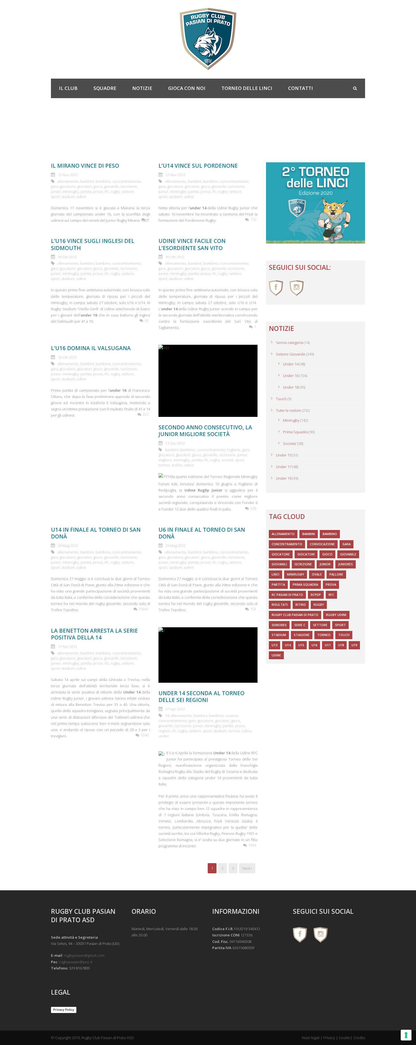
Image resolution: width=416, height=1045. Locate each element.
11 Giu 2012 (175, 443)
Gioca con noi (186, 88)
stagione (302, 635)
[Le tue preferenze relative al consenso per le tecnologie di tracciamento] (406, 1035)
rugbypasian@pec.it (75, 961)
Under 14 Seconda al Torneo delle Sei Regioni (201, 697)
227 (146, 414)
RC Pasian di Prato (287, 594)
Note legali (310, 1037)
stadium (68, 196)
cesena (232, 715)
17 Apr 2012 (67, 646)
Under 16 (291, 375)
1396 (145, 735)
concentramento (126, 181)
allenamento (68, 181)
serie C (299, 625)
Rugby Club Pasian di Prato (295, 615)
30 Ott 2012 (67, 256)
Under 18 (291, 387)
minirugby (71, 191)
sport (55, 196)
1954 (252, 845)
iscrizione (129, 186)
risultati (280, 604)
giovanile (111, 186)
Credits (359, 1037)
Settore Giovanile (290, 354)
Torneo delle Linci (246, 88)
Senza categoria (289, 342)
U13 (274, 645)
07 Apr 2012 (175, 709)
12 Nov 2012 (68, 174)
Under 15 (283, 455)
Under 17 (283, 466)
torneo (164, 464)
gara (54, 186)
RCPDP (316, 594)
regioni (164, 730)
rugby (115, 191)
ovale (317, 574)
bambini (87, 181)
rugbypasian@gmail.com (84, 955)
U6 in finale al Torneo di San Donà (201, 533)
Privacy (329, 1037)
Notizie (142, 88)
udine (81, 196)
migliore (165, 459)
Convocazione (322, 544)
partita (86, 191)
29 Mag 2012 (68, 545)
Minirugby (291, 420)
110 (253, 219)
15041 (144, 608)
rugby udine (336, 615)
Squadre (104, 88)
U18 (341, 645)
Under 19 (283, 478)
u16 (314, 645)
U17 (328, 645)
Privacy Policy (63, 1010)
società (227, 459)
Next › (247, 868)
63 (147, 320)
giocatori (84, 186)
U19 (354, 645)
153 (253, 608)
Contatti (300, 88)
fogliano (234, 449)
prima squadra (305, 584)
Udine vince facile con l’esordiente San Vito (192, 244)
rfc (106, 191)
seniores (279, 625)
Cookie (344, 1037)
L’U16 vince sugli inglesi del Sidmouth (92, 244)
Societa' (290, 443)
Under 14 (291, 364)
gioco (97, 186)
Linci (275, 574)
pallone (336, 574)
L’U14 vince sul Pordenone (198, 165)
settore (128, 191)
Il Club (68, 88)
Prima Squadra (295, 431)
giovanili (279, 564)
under (163, 735)
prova (98, 191)
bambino (103, 181)
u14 (288, 645)
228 (253, 508)
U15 (301, 645)
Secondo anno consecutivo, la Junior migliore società (205, 431)
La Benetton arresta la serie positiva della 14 (94, 634)
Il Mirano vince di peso (85, 165)
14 (167, 715)
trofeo (177, 464)
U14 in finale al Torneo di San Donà (96, 533)
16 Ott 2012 (67, 357)
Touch (281, 398)
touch (343, 635)
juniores (345, 564)
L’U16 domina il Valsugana (91, 348)
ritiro (300, 604)
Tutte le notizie (288, 410)
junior (56, 191)
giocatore (68, 186)
